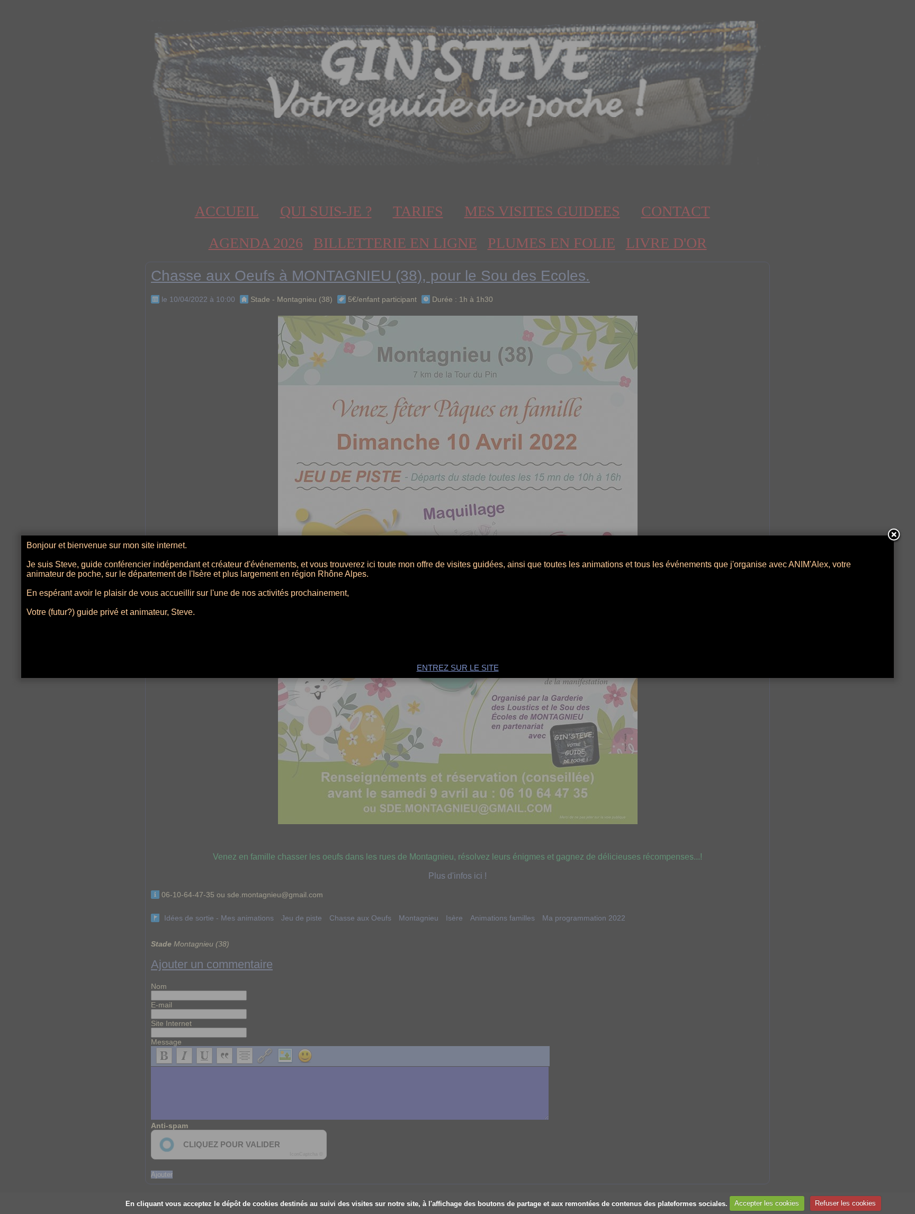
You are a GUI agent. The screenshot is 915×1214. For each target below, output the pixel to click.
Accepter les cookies (766, 1203)
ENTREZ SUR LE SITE (458, 667)
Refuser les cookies (845, 1203)
